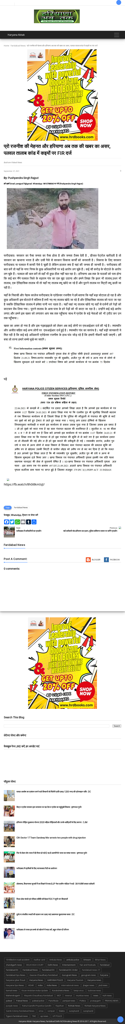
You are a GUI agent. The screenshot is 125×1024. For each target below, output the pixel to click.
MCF (59, 995)
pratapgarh (95, 1000)
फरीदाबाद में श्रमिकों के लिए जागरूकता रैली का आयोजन (36, 868)
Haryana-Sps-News (15, 985)
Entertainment (68, 964)
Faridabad (104, 964)
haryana (104, 975)
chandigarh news (14, 964)
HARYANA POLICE (55, 980)
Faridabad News (18, 45)
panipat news (69, 1000)
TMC (34, 1016)
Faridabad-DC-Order (68, 970)
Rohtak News (74, 1005)
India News (52, 985)
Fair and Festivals (88, 964)
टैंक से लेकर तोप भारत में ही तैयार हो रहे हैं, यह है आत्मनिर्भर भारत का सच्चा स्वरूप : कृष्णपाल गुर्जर (51, 853)
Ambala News (55, 959)
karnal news (11, 990)
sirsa (41, 1011)
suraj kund (74, 1011)
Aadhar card (39, 959)
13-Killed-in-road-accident (17, 959)
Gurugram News (69, 975)
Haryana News (36, 980)
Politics (83, 1000)
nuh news (107, 995)
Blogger (96, 559)
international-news (70, 985)
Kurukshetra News (60, 990)
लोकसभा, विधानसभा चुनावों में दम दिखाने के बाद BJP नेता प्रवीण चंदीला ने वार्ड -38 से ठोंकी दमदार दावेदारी (55, 884)
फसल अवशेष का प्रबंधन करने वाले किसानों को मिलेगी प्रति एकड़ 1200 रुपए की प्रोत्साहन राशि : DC (53, 791)
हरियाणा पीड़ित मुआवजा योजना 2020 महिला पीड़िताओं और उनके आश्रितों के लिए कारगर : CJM (51, 822)
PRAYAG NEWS (111, 1000)
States (62, 1011)
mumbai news (82, 995)
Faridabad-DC (48, 970)
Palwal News (22, 1000)
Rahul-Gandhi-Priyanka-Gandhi (36, 1005)
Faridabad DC (12, 970)
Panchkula (53, 1000)
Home (6, 45)
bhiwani (87, 959)
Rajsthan (60, 1005)
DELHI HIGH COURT (34, 964)
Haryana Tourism (75, 980)
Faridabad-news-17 (91, 970)
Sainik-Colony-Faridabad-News (20, 1011)
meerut (68, 995)
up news (44, 1016)
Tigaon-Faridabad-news (17, 1016)
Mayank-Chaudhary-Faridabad (38, 995)
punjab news (12, 1005)
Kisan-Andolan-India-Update (35, 990)
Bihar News (100, 959)
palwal (9, 1000)
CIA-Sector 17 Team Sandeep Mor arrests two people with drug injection (51, 837)
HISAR (31, 985)
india (40, 985)
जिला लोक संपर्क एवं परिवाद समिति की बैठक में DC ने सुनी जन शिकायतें (42, 899)
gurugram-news (88, 975)
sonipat (51, 1011)
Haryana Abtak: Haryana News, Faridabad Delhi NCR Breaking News (48, 1021)
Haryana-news (94, 980)
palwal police (38, 1000)
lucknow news (94, 990)
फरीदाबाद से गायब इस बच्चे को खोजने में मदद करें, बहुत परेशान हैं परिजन (42, 929)
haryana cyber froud (15, 980)
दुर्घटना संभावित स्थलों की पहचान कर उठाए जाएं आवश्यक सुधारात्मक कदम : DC (45, 914)
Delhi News (53, 964)
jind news (103, 985)
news (95, 995)
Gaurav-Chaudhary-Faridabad (44, 975)
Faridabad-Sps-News (15, 975)
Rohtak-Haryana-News (95, 1005)
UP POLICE (57, 1016)
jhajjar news (88, 985)
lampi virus (79, 990)
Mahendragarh (13, 995)
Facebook (115, 559)
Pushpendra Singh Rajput (23, 177)
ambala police (72, 959)
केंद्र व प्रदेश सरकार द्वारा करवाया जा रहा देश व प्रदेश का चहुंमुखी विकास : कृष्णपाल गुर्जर (49, 807)
